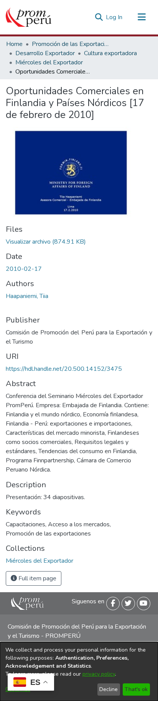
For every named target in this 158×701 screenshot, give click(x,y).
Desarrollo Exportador (45, 53)
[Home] (28, 17)
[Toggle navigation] (141, 17)
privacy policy (98, 674)
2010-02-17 (24, 269)
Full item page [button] (36, 578)
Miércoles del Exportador (49, 62)
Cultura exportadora (110, 53)
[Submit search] (99, 17)
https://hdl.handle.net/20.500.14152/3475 (64, 369)
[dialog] (79, 671)
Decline (108, 689)
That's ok (136, 689)
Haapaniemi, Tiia (27, 296)
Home (14, 44)
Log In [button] (114, 17)
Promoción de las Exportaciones (70, 44)
